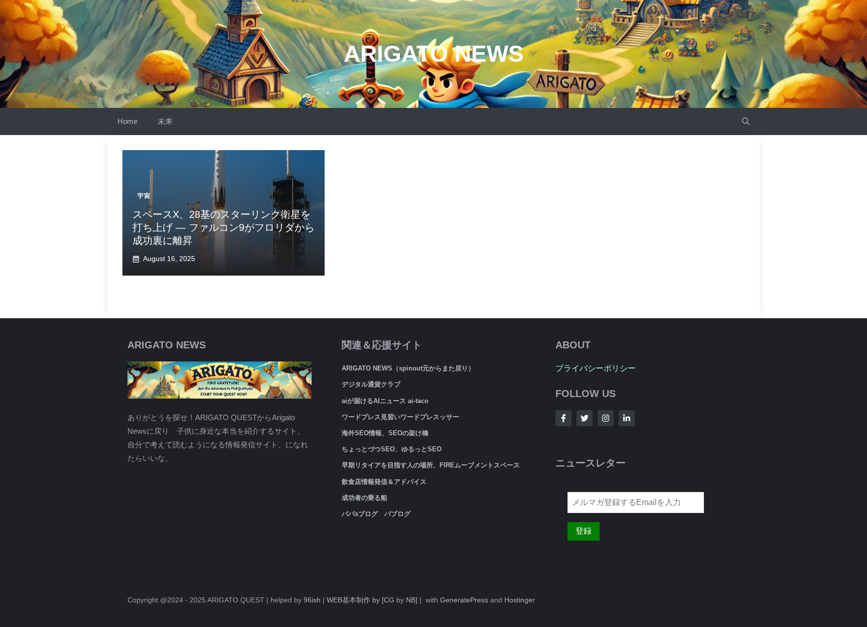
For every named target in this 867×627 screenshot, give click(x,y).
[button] (746, 121)
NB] (411, 600)
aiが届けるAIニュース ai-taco (385, 401)
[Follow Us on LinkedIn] (627, 418)
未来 (165, 121)
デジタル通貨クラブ (371, 384)
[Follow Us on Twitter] (584, 418)
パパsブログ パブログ (376, 514)
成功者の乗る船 (364, 497)
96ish (312, 600)
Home (127, 121)
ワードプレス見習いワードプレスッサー (400, 417)
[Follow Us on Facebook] (563, 418)
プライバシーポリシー (595, 368)
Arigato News (434, 54)
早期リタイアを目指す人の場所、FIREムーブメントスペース (431, 465)
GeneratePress (464, 600)
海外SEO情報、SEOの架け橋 (385, 433)
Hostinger (519, 600)
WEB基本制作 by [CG (360, 600)
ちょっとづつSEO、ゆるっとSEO (392, 449)
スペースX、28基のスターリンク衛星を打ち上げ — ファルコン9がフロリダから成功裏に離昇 (223, 227)
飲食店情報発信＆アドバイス (384, 481)
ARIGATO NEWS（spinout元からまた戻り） (408, 368)
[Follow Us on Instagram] (606, 418)
